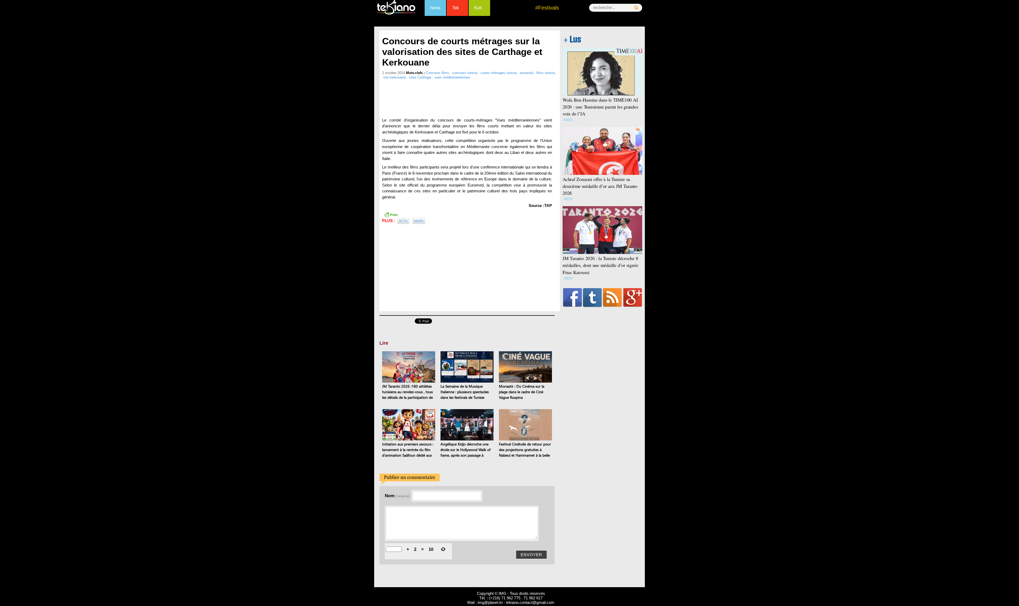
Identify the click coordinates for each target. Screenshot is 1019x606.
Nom (397, 495)
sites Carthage (420, 77)
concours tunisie (464, 73)
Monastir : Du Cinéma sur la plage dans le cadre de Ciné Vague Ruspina (521, 392)
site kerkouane (394, 77)
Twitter (592, 297)
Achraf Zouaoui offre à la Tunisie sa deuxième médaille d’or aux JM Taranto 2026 (600, 186)
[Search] (636, 8)
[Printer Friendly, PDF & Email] (391, 214)
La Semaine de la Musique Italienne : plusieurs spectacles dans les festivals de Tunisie (465, 392)
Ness (435, 7)
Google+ (632, 297)
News (419, 221)
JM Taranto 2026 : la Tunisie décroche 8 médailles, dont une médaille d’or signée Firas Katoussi (600, 265)
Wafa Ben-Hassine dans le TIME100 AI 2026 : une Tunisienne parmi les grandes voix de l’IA (600, 107)
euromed (526, 73)
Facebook (572, 297)
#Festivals (547, 8)
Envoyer (531, 554)
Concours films (437, 73)
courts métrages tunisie (499, 73)
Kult (478, 7)
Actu (403, 221)
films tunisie (545, 73)
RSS (612, 297)
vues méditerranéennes (452, 77)
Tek (455, 7)
